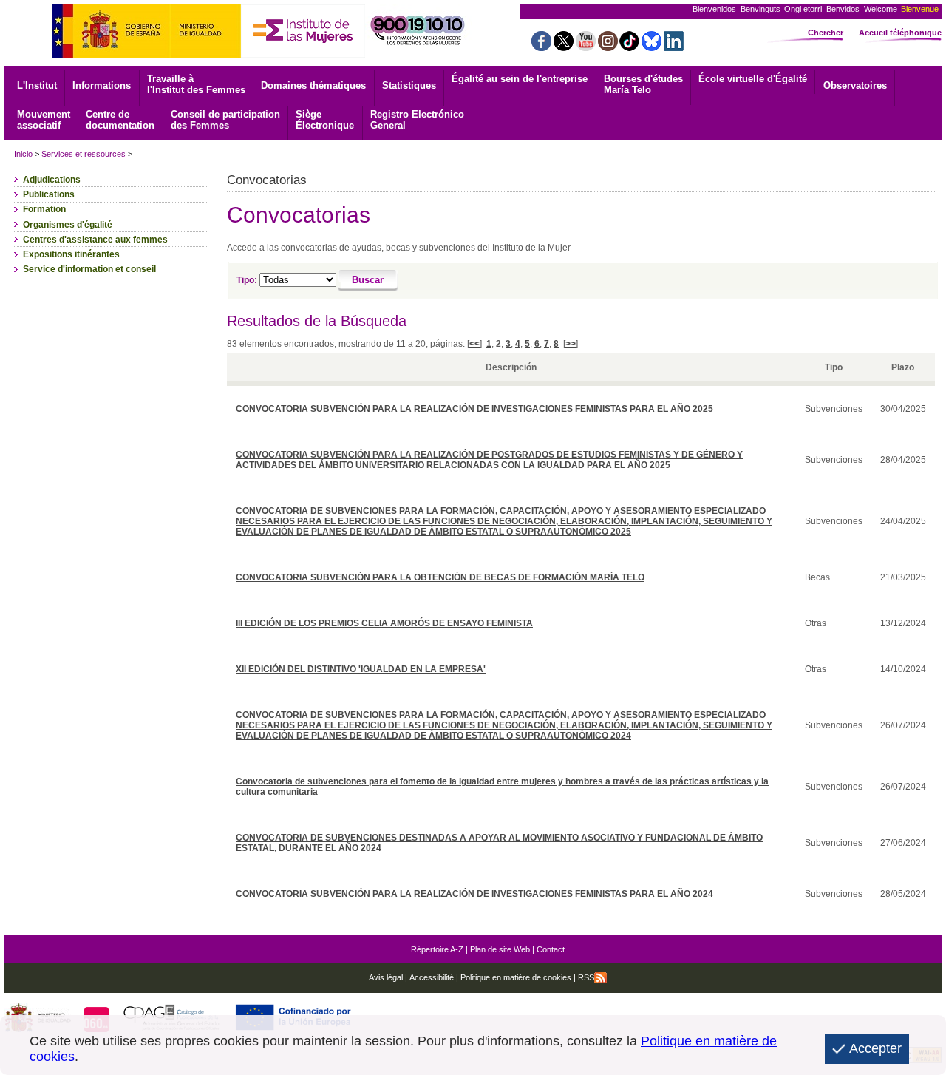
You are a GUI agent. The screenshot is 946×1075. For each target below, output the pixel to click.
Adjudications (52, 179)
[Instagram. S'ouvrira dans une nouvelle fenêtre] (608, 47)
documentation (120, 120)
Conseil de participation (225, 120)
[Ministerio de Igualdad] (146, 53)
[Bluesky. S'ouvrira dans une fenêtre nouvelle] (651, 47)
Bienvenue (920, 8)
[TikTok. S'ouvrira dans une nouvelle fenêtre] (629, 47)
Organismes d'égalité (67, 225)
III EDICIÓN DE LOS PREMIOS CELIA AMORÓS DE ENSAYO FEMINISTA (384, 623)
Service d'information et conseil (89, 269)
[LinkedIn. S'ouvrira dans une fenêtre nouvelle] (674, 47)
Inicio (23, 153)
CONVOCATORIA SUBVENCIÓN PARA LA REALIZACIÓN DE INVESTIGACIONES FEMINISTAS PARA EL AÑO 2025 (474, 409)
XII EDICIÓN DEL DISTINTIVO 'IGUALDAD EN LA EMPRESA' (361, 669)
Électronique (325, 120)
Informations (101, 85)
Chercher (825, 32)
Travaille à (196, 84)
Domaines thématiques (313, 85)
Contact (551, 949)
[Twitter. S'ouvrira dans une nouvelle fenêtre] (564, 47)
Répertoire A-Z (437, 949)
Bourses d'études (643, 84)
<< (474, 344)
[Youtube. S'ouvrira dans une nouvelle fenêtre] (586, 47)
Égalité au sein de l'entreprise (520, 78)
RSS (586, 977)
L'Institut (37, 85)
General (417, 120)
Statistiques (409, 85)
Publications (49, 194)
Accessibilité (431, 977)
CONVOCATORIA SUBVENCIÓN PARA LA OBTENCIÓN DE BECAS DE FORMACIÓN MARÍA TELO (440, 577)
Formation (44, 209)
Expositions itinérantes (71, 254)
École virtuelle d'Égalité (752, 78)
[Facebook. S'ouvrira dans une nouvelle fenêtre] (541, 47)
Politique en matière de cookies (514, 977)
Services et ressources (83, 153)
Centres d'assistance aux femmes (95, 239)
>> (570, 344)
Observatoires (855, 85)
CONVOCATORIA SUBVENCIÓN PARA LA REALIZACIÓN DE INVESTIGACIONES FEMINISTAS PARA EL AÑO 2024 (474, 894)
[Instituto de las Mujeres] (303, 53)
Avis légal (386, 977)
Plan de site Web (500, 949)
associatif (43, 120)
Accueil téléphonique (900, 32)
